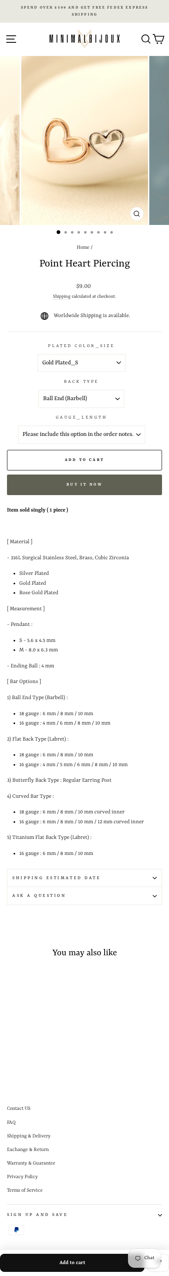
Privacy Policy (22, 1177)
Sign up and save (37, 1214)
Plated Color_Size (81, 345)
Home (83, 247)
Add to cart (72, 1263)
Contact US (18, 1109)
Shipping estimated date (56, 877)
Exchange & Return (28, 1150)
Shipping (62, 296)
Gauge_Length (81, 417)
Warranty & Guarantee (31, 1163)
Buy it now (84, 484)
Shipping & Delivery (28, 1136)
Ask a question (39, 895)
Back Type (81, 381)
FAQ (11, 1122)
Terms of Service (25, 1190)
